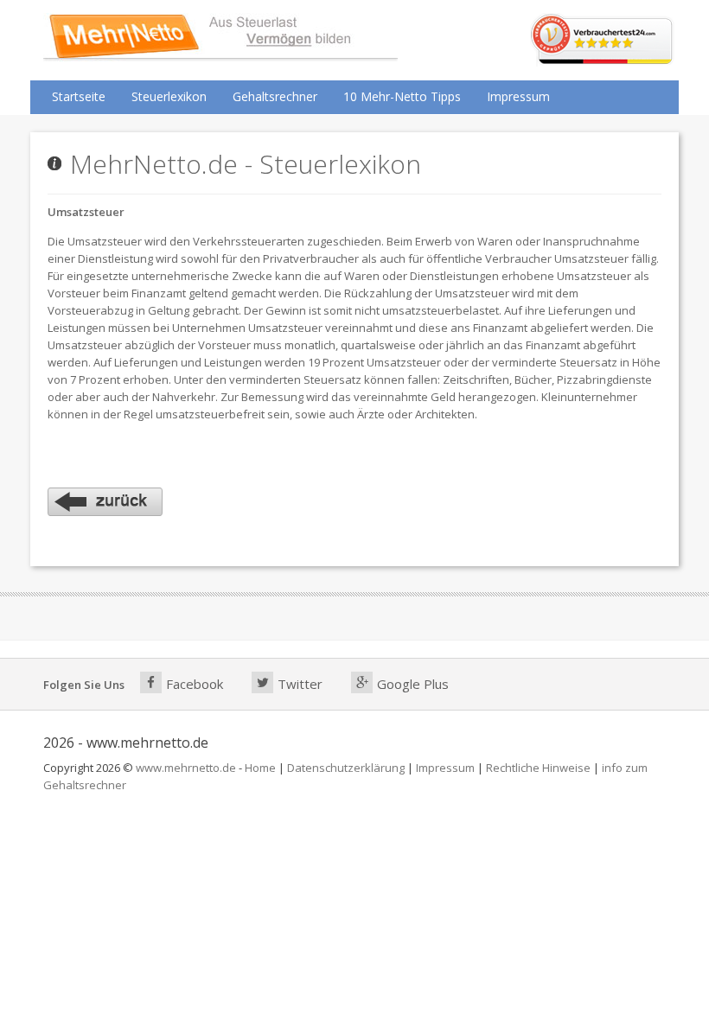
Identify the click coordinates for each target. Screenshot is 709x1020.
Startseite (78, 96)
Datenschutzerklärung (346, 767)
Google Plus (413, 683)
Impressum (518, 96)
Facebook (194, 683)
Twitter (300, 683)
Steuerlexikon (169, 96)
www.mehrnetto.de (186, 767)
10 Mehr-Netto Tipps (402, 96)
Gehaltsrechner (275, 96)
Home (260, 767)
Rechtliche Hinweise (538, 767)
